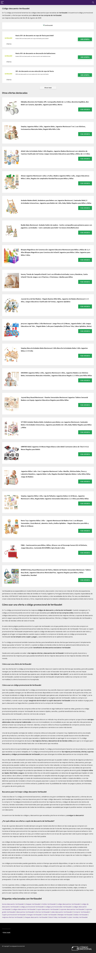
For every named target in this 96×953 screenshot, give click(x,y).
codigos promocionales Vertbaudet (58, 907)
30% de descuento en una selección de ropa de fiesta (34, 71)
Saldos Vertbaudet (81, 915)
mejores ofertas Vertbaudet (12, 917)
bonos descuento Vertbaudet (13, 904)
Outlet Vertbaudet (50, 915)
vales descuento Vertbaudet (61, 912)
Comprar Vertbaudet (81, 912)
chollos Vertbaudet (49, 904)
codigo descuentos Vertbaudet (68, 904)
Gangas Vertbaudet (34, 915)
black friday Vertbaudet (58, 917)
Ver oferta (84, 39)
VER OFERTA (85, 109)
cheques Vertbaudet (32, 904)
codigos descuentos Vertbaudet (24, 909)
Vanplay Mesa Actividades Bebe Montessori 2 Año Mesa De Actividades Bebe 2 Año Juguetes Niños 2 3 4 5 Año (54, 349)
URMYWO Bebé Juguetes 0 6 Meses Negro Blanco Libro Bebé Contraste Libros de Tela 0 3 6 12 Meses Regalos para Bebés (55, 448)
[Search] (93, 2)
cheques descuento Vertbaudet (36, 917)
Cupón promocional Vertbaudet (14, 915)
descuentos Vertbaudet (25, 912)
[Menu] (2, 2)
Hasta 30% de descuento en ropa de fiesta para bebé (34, 35)
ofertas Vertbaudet (42, 912)
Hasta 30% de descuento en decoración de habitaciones (35, 53)
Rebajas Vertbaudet (65, 915)
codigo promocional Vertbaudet (32, 907)
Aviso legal (6, 932)
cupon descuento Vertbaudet (48, 909)
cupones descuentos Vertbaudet (72, 909)
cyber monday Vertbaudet (78, 917)
